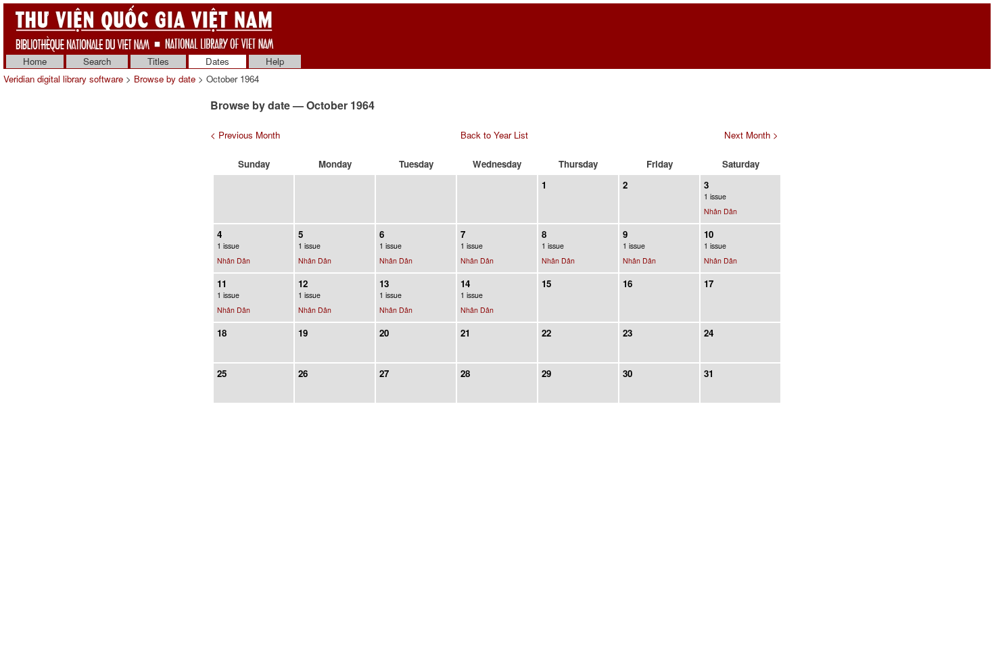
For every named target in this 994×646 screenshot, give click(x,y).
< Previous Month (245, 134)
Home (35, 61)
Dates (217, 61)
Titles (158, 61)
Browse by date (164, 78)
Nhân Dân (720, 211)
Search (97, 61)
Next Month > (751, 134)
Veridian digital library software (63, 78)
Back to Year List (494, 134)
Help (275, 61)
